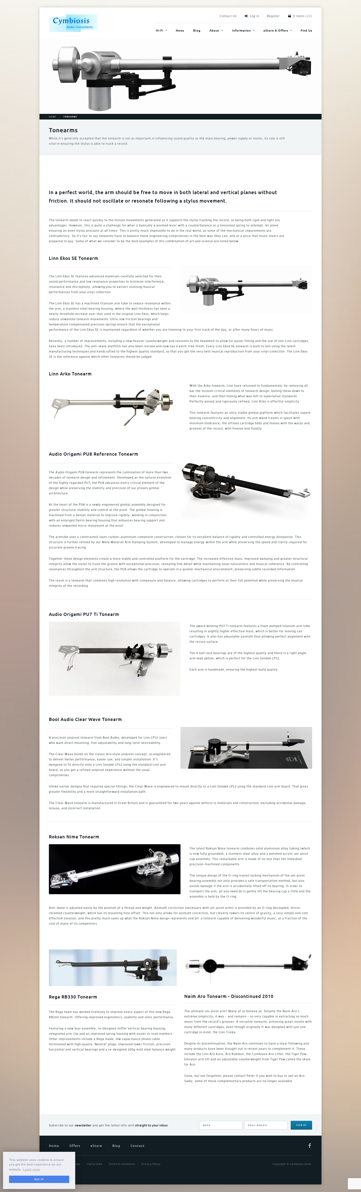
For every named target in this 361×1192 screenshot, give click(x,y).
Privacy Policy (151, 1164)
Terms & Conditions (122, 1164)
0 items (299, 16)
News (180, 30)
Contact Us (228, 16)
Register (273, 16)
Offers (74, 1145)
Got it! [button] (39, 1179)
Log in (254, 16)
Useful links (94, 1164)
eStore (96, 1145)
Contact (137, 1145)
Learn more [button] (31, 1169)
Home (52, 117)
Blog (196, 30)
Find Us (306, 30)
